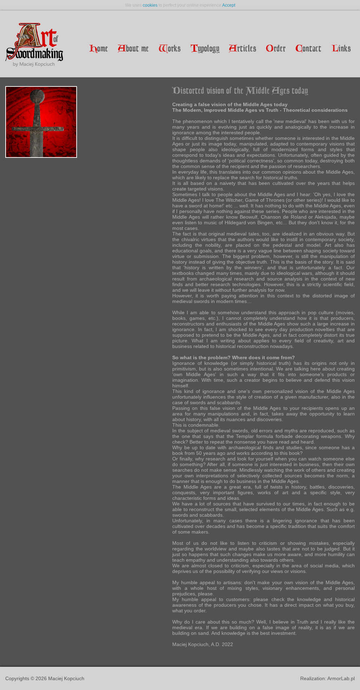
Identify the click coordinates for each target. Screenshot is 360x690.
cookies (150, 5)
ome (99, 49)
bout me (133, 49)
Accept (228, 5)
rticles (242, 49)
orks (170, 49)
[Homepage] (34, 45)
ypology (205, 49)
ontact (309, 49)
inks (341, 49)
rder (276, 49)
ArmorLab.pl (341, 678)
